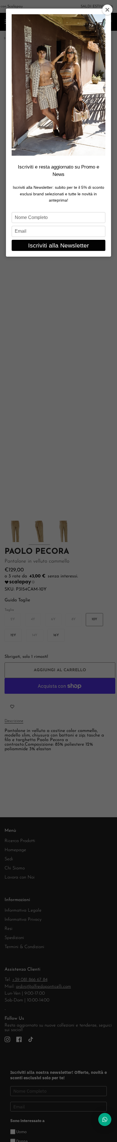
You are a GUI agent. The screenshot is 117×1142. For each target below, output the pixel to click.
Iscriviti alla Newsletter (58, 245)
